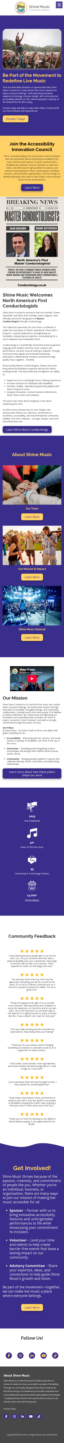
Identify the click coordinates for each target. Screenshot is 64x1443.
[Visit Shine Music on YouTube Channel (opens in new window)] (30, 1416)
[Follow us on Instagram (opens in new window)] (20, 1355)
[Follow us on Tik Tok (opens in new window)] (55, 1355)
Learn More (32, 187)
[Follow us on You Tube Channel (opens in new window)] (44, 1355)
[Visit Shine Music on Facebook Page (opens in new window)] (6, 1416)
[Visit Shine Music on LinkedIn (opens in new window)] (22, 1416)
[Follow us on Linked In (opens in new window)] (32, 1355)
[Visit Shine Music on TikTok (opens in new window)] (39, 1416)
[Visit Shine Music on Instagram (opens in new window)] (14, 1416)
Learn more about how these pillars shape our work (32, 773)
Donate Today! (15, 119)
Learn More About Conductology (27, 429)
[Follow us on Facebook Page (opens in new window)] (9, 1355)
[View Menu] (59, 5)
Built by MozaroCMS (50, 1435)
